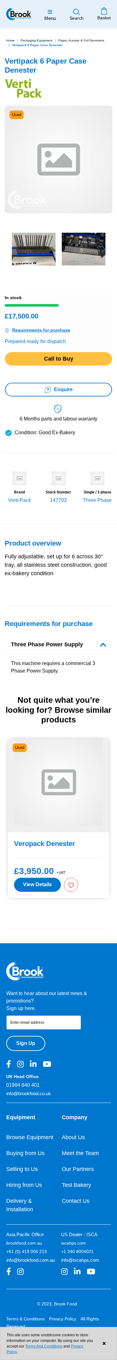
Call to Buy (58, 359)
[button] (103, 249)
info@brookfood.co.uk (28, 1093)
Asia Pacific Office (25, 1234)
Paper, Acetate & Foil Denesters (81, 40)
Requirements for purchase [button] (41, 330)
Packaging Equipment (36, 40)
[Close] (104, 1343)
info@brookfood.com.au (30, 1260)
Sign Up (25, 1043)
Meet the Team (80, 1153)
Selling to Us (22, 1169)
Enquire (63, 389)
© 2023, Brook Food (57, 1303)
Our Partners (78, 1169)
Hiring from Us (24, 1185)
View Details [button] (37, 884)
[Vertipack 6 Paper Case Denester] (34, 249)
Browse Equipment (29, 1137)
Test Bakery (76, 1185)
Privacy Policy (62, 1318)
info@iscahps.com (80, 1260)
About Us (73, 1137)
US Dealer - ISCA (79, 1234)
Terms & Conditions (25, 1318)
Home (10, 40)
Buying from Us (25, 1153)
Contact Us (76, 1201)
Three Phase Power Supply (47, 644)
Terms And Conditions (43, 1346)
